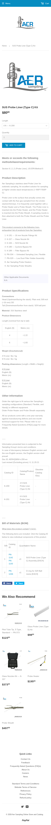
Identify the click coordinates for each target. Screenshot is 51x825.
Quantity (5, 132)
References (25, 791)
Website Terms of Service (25, 787)
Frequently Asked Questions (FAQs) (25, 766)
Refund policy (25, 798)
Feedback (25, 762)
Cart (47, 3)
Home (4, 46)
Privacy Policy (25, 794)
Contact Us (25, 759)
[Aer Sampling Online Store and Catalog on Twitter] (22, 807)
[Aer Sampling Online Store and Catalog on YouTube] (27, 807)
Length (5, 121)
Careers (25, 773)
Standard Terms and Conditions (25, 784)
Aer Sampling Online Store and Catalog (27, 814)
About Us (26, 770)
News (25, 776)
